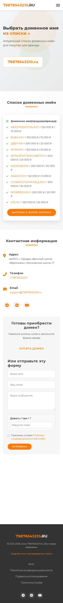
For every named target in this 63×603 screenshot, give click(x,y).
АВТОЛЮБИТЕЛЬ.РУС (25, 127)
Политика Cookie (31, 582)
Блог (31, 564)
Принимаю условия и (28, 437)
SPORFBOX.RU (20, 192)
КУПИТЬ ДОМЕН (31, 348)
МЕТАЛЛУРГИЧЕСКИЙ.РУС (28, 155)
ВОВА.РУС (18, 137)
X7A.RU (15, 202)
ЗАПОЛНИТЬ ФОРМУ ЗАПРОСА (31, 212)
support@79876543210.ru (26, 292)
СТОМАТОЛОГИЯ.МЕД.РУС (28, 182)
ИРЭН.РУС (17, 149)
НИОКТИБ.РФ (20, 166)
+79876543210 (18, 277)
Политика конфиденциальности (31, 570)
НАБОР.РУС (19, 176)
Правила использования (31, 576)
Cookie (41, 438)
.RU (19, 5)
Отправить (19, 446)
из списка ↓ (16, 33)
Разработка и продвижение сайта (31, 553)
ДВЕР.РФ (17, 143)
